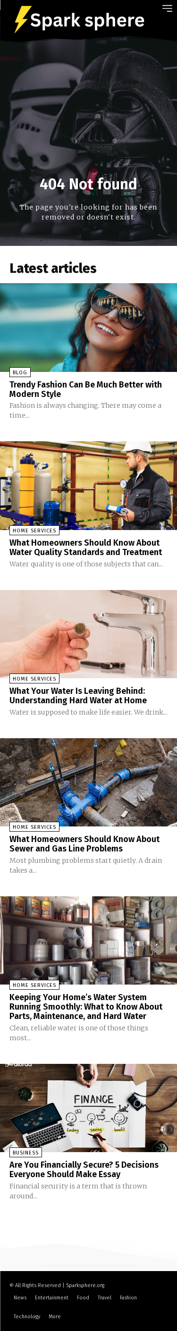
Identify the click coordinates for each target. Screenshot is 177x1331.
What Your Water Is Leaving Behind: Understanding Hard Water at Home (78, 696)
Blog (20, 373)
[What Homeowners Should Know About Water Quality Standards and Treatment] (88, 485)
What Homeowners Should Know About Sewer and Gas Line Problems (84, 844)
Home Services (34, 531)
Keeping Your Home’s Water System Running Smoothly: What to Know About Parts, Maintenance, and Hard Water (85, 1006)
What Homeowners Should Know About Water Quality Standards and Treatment (85, 547)
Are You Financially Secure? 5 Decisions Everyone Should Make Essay (84, 1169)
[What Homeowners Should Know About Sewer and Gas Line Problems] (88, 782)
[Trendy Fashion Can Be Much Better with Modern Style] (88, 327)
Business (26, 1153)
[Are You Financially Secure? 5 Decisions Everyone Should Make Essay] (88, 1108)
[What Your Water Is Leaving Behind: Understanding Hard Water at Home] (88, 634)
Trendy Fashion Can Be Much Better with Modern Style (85, 389)
